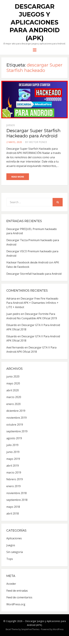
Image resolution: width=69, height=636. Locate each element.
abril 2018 (12, 513)
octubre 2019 (14, 424)
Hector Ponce (38, 142)
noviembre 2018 (16, 493)
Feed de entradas (17, 590)
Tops (9, 559)
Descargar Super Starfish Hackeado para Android (33, 133)
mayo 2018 (13, 507)
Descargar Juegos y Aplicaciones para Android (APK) (35, 22)
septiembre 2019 (16, 431)
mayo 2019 (13, 459)
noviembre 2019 (16, 418)
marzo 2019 (13, 472)
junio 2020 (12, 376)
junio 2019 (12, 452)
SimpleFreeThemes (30, 629)
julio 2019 (12, 445)
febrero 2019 (14, 479)
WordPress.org (15, 604)
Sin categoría (14, 552)
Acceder (11, 584)
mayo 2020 (13, 383)
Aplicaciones (14, 538)
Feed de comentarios (19, 597)
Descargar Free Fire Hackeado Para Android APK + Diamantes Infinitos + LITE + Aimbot (32, 303)
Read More (17, 176)
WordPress (58, 629)
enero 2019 (13, 486)
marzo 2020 (13, 397)
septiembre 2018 (16, 500)
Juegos (10, 125)
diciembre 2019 (15, 411)
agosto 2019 (14, 438)
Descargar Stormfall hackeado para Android (33, 274)
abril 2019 (12, 465)
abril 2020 (12, 390)
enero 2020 (13, 404)
